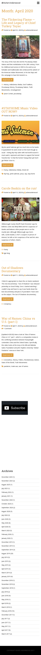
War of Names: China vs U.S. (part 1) (18, 320)
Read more (7, 80)
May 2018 (5, 599)
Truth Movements (21, 362)
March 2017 (6, 634)
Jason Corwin (8, 94)
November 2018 (7, 584)
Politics (21, 360)
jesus (22, 174)
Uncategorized (15, 90)
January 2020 (6, 538)
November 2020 (7, 500)
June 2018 (5, 596)
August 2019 (6, 553)
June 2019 (5, 561)
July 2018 (5, 592)
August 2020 (6, 511)
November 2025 (7, 481)
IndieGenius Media (15, 84)
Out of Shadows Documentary (12, 269)
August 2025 (6, 485)
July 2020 (5, 515)
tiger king (7, 253)
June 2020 (5, 519)
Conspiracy (7, 304)
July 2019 (5, 557)
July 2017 (5, 619)
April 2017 (5, 630)
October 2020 (6, 504)
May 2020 (5, 523)
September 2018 (7, 588)
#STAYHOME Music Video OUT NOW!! (20, 109)
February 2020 (6, 534)
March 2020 (6, 531)
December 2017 (7, 615)
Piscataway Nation (21, 87)
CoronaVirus (8, 360)
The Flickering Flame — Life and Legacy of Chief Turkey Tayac (19, 23)
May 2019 (5, 565)
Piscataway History (8, 87)
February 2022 (6, 492)
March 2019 (6, 573)
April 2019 (5, 569)
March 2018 (6, 607)
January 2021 (6, 496)
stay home (31, 174)
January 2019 (6, 576)
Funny (6, 170)
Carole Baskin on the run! (19, 188)
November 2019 (7, 546)
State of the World (8, 362)
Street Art (25, 170)
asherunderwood (32, 30)
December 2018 (7, 580)
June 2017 (5, 622)
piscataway (17, 94)
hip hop (6, 174)
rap (26, 174)
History (6, 84)
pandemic (7, 366)
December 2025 (7, 477)
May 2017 (5, 626)
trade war (14, 366)
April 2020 (5, 527)
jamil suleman (14, 174)
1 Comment (7, 329)
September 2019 (7, 550)
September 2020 (7, 508)
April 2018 (5, 603)
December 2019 (7, 542)
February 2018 (6, 611)
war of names (23, 366)
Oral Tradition (27, 84)
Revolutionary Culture (31, 360)
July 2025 (5, 488)
